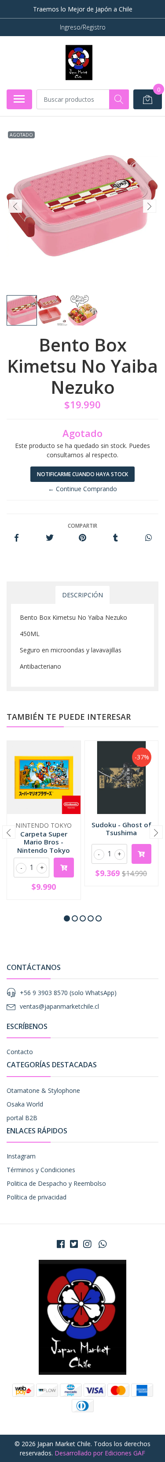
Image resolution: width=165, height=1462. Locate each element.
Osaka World (25, 1104)
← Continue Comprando (82, 489)
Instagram (21, 1156)
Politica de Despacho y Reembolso (56, 1183)
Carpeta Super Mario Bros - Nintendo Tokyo (43, 841)
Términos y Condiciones (41, 1170)
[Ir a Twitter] (74, 1244)
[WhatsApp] (102, 1244)
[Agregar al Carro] (64, 867)
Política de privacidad (36, 1197)
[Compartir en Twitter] (49, 538)
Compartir (82, 525)
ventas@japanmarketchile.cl (59, 1006)
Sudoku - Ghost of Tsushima (121, 828)
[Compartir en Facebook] (16, 538)
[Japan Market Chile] (79, 62)
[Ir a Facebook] (61, 1244)
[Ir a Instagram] (87, 1244)
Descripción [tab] (82, 595)
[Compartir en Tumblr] (115, 538)
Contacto (20, 1051)
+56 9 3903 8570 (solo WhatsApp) (68, 992)
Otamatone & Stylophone (43, 1090)
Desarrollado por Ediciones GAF (100, 1453)
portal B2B (22, 1118)
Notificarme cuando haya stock (82, 474)
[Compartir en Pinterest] (82, 538)
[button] (67, 918)
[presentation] (15, 206)
